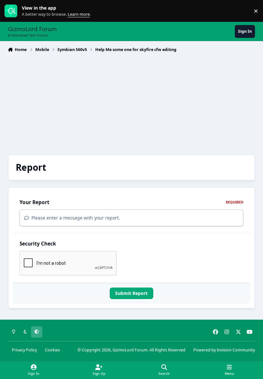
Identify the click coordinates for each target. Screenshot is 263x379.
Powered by (224, 350)
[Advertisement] (131, 103)
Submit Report (131, 293)
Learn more (12, 11)
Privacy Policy (24, 350)
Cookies (52, 350)
